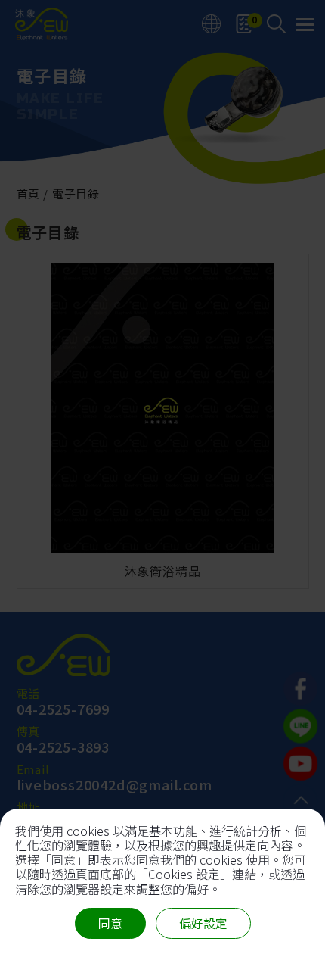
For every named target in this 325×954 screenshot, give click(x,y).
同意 (110, 923)
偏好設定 (203, 923)
